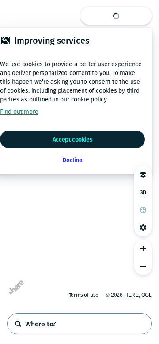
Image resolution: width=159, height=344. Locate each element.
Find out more (19, 112)
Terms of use (84, 295)
